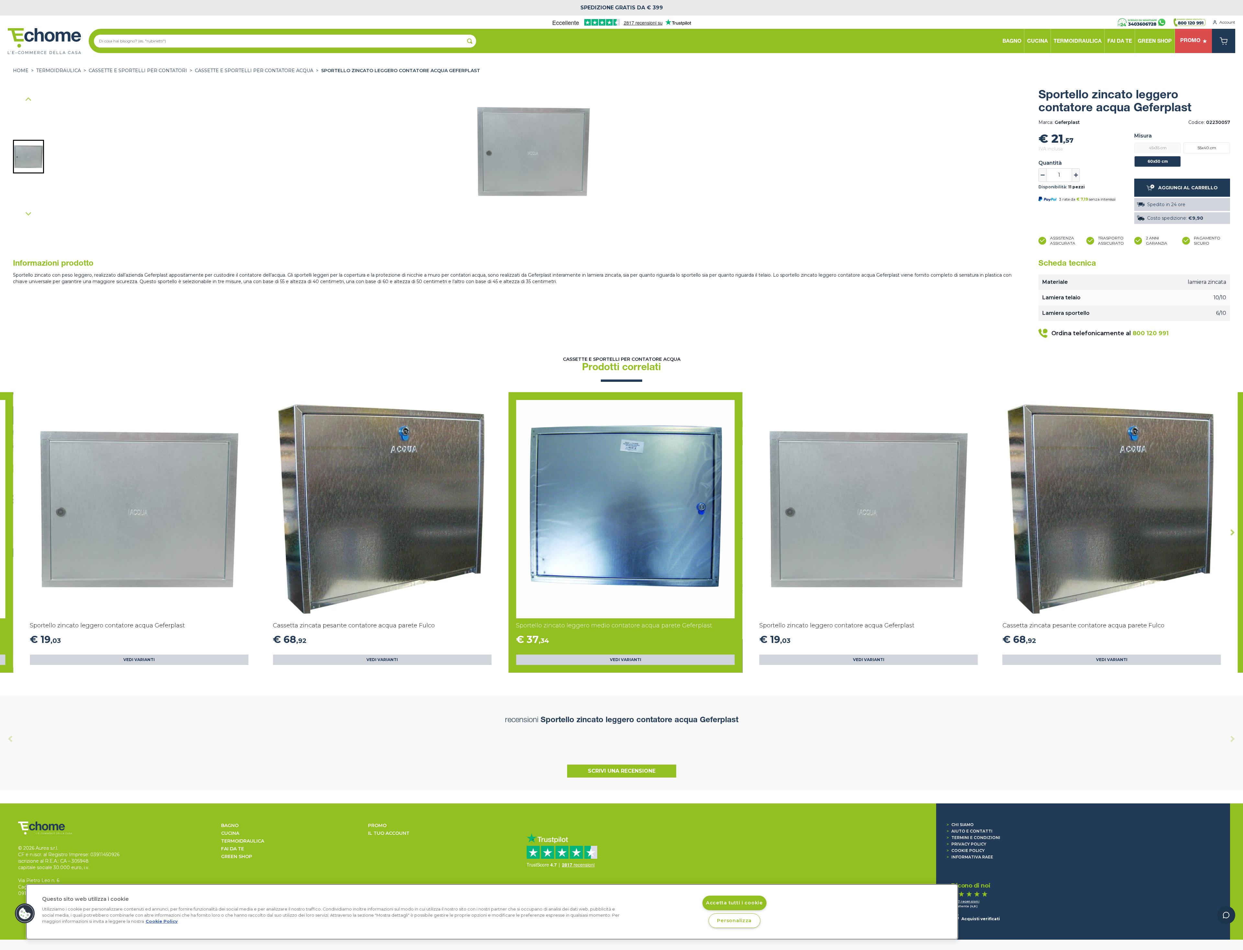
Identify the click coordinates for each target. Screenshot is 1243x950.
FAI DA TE (232, 849)
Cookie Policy (965, 850)
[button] (28, 156)
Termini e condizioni (973, 837)
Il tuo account (388, 833)
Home (20, 70)
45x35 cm (1158, 147)
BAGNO (230, 825)
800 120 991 (1151, 333)
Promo (377, 825)
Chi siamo (960, 824)
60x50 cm (1158, 161)
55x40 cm (1207, 147)
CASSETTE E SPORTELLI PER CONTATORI (138, 70)
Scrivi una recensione (621, 771)
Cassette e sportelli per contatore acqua (254, 70)
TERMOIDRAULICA (58, 70)
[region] (492, 912)
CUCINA (230, 833)
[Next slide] (28, 213)
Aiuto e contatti (969, 831)
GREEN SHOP (236, 856)
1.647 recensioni (965, 901)
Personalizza (734, 920)
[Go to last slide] (10, 532)
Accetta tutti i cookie (734, 903)
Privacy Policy (966, 844)
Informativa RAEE (969, 857)
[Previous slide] (28, 99)
